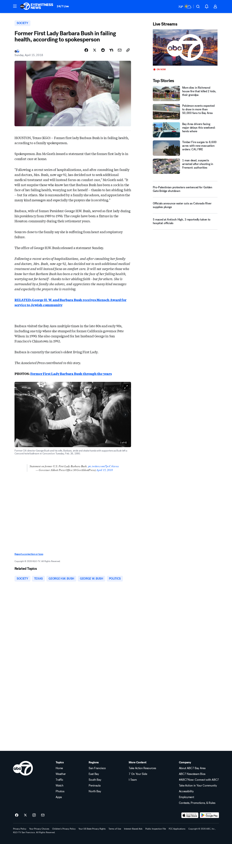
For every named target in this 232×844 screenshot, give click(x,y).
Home (59, 768)
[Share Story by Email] (120, 50)
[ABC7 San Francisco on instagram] (34, 815)
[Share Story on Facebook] (86, 50)
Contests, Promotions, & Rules (197, 802)
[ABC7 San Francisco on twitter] (25, 815)
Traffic (59, 779)
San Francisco (97, 768)
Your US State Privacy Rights (92, 829)
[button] (15, 6)
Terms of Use (115, 829)
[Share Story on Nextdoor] (111, 50)
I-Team (133, 779)
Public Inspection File (155, 829)
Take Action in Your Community (198, 785)
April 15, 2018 (104, 470)
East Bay (94, 774)
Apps (59, 797)
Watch (59, 785)
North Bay (95, 791)
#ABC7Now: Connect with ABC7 (199, 779)
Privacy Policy (19, 829)
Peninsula (94, 785)
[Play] (185, 47)
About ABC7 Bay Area (192, 768)
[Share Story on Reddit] (103, 50)
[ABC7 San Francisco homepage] (36, 6)
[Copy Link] (128, 50)
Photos (60, 791)
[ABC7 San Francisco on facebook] (16, 815)
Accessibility (186, 791)
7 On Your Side (138, 774)
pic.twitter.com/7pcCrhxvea (103, 466)
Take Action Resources (142, 768)
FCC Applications (177, 829)
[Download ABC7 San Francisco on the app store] (190, 815)
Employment (186, 797)
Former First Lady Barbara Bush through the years (71, 373)
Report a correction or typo (28, 554)
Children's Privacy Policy (64, 829)
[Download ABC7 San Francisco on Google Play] (209, 815)
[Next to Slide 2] (125, 414)
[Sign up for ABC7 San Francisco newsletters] (42, 815)
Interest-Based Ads (133, 829)
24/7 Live (63, 6)
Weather (61, 774)
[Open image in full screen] (126, 387)
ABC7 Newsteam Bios (192, 774)
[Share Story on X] (95, 50)
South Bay (95, 779)
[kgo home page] (23, 768)
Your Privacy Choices (39, 829)
